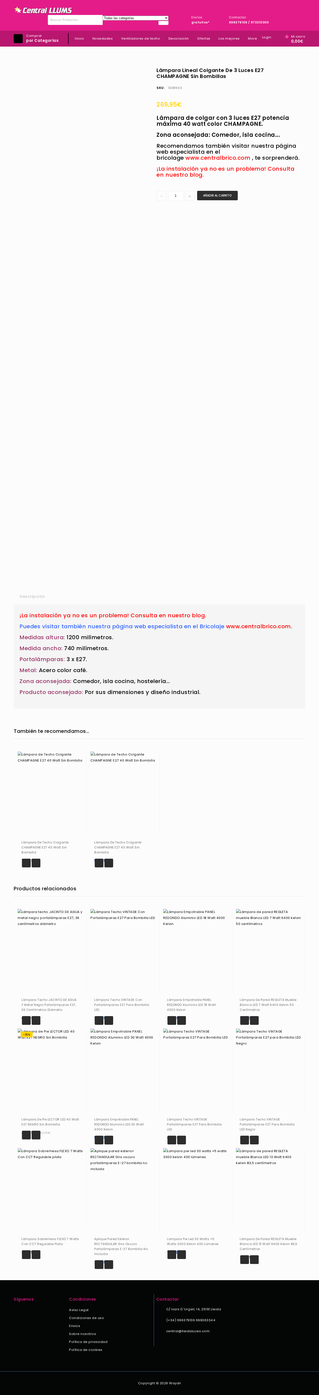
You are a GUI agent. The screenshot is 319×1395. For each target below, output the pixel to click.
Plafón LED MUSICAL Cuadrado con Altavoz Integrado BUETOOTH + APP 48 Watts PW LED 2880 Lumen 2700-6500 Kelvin (299, 70)
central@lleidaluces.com (188, 1331)
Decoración (178, 38)
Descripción (32, 596)
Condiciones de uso (86, 1318)
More (252, 38)
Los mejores (229, 38)
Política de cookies (85, 1349)
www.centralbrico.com (217, 158)
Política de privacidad (88, 1341)
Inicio (79, 38)
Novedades (102, 38)
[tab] (32, 597)
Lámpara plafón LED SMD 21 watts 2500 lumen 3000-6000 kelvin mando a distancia (292, 70)
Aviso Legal (79, 1310)
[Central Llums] (43, 10)
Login (266, 37)
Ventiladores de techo (140, 38)
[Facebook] (17, 1310)
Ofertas (203, 38)
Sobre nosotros (82, 1333)
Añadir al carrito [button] (26, 863)
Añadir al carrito (217, 195)
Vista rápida (36, 863)
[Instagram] (23, 1310)
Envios (74, 1326)
